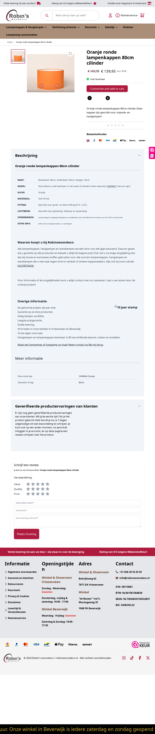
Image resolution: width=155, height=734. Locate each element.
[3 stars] (37, 484)
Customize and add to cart (107, 88)
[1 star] (28, 484)
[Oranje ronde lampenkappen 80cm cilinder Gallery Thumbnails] (18, 56)
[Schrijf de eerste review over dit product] (116, 125)
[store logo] (17, 15)
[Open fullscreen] (50, 73)
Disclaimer (14, 602)
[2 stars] (33, 484)
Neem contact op (78, 344)
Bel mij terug (96, 344)
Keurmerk (14, 590)
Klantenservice (17, 618)
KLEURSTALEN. (26, 265)
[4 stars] (42, 484)
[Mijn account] (110, 15)
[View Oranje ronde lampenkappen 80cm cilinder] (18, 56)
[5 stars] (47, 484)
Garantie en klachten (21, 578)
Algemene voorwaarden (22, 572)
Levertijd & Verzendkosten (17, 610)
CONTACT (111, 186)
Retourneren (15, 584)
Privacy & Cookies (18, 596)
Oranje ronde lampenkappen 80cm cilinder (34, 42)
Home (9, 42)
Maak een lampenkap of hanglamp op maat (43, 344)
